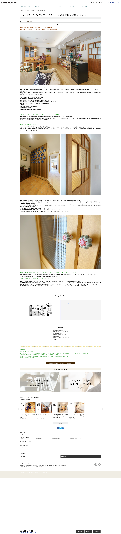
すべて (22, 434)
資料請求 (97, 531)
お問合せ (88, 531)
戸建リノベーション (41, 438)
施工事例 (37, 6)
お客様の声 (63, 456)
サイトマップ (23, 469)
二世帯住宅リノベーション (75, 438)
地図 (40, 465)
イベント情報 (84, 6)
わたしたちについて (25, 6)
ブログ (95, 6)
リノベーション (48, 6)
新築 (60, 6)
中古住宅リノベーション (58, 438)
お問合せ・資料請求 (110, 2)
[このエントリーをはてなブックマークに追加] (63, 428)
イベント (118, 2)
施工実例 (23, 456)
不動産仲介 (72, 6)
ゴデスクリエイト (47, 472)
